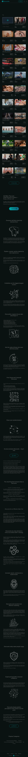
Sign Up (14, 725)
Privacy (16, 753)
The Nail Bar (19, 740)
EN (26, 1)
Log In (14, 455)
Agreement (19, 753)
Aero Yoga (14, 743)
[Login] (24, 1)
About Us (8, 753)
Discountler (6, 1)
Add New (20, 1)
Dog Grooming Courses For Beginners (12, 740)
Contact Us (12, 753)
